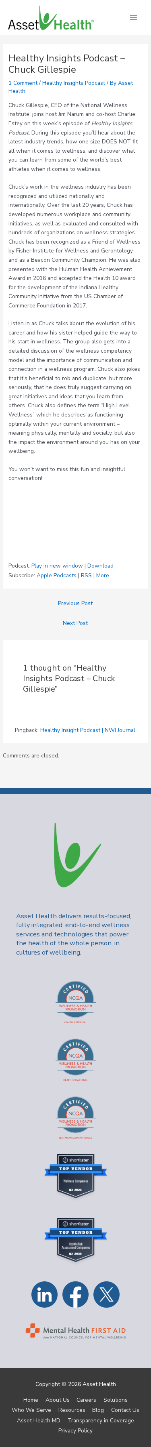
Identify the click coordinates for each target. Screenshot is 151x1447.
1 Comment (22, 83)
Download (100, 566)
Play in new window (57, 566)
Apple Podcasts (57, 575)
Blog (98, 1410)
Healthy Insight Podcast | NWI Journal (87, 730)
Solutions (115, 1400)
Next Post (75, 623)
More (102, 575)
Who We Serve (31, 1410)
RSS (86, 575)
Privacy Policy (75, 1430)
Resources (71, 1410)
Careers (86, 1400)
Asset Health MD (38, 1420)
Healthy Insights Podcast (73, 83)
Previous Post (75, 603)
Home (30, 1400)
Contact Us (125, 1410)
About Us (58, 1400)
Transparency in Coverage (101, 1420)
